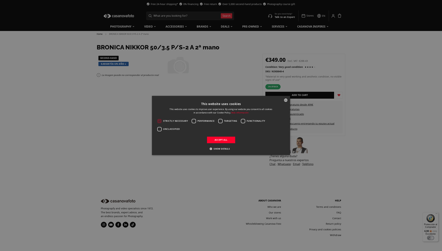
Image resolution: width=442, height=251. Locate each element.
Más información (239, 112)
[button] (221, 149)
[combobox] (285, 100)
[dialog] (221, 125)
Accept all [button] (221, 139)
